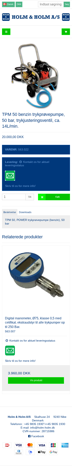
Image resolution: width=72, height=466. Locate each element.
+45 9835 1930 (33, 424)
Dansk (9, 4)
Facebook (37, 436)
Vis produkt (36, 380)
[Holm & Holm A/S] (36, 17)
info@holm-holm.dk (42, 427)
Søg (67, 4)
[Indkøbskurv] (66, 31)
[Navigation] (6, 31)
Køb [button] (57, 196)
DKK (19, 4)
